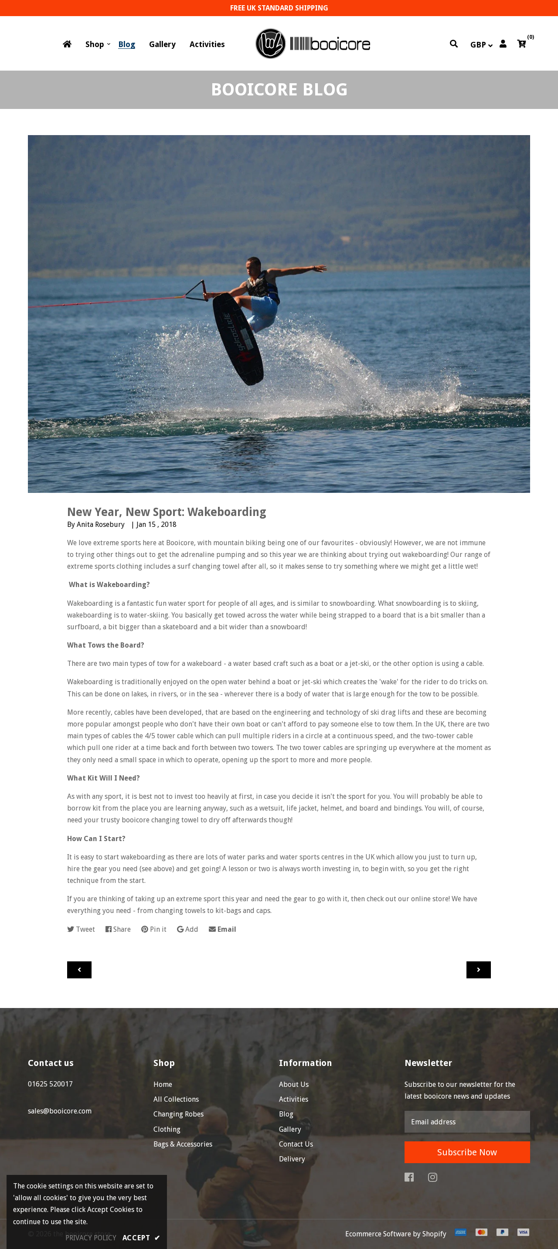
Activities (293, 1099)
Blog (286, 1114)
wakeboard (204, 663)
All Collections (176, 1099)
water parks (246, 857)
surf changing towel (208, 566)
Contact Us (296, 1144)
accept (141, 1238)
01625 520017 (50, 1084)
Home (162, 1084)
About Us (294, 1084)
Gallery (290, 1129)
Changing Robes (178, 1114)
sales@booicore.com (60, 1111)
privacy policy (90, 1238)
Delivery (292, 1159)
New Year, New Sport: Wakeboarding (166, 512)
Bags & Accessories (182, 1144)
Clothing (166, 1129)
